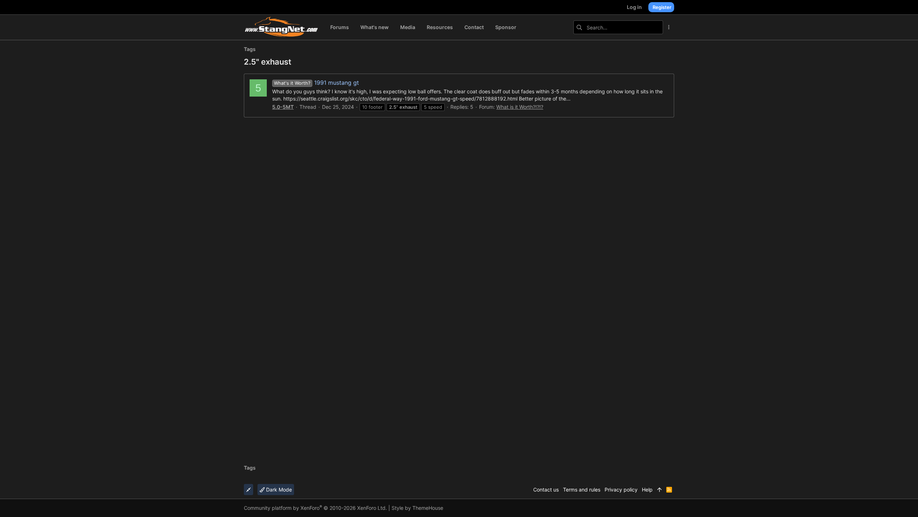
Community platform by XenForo (315, 508)
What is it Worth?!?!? (519, 107)
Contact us (546, 489)
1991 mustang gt (316, 82)
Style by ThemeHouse (417, 508)
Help (647, 489)
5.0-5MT (283, 107)
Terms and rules (581, 489)
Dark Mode (278, 489)
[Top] (659, 489)
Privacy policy (621, 489)
